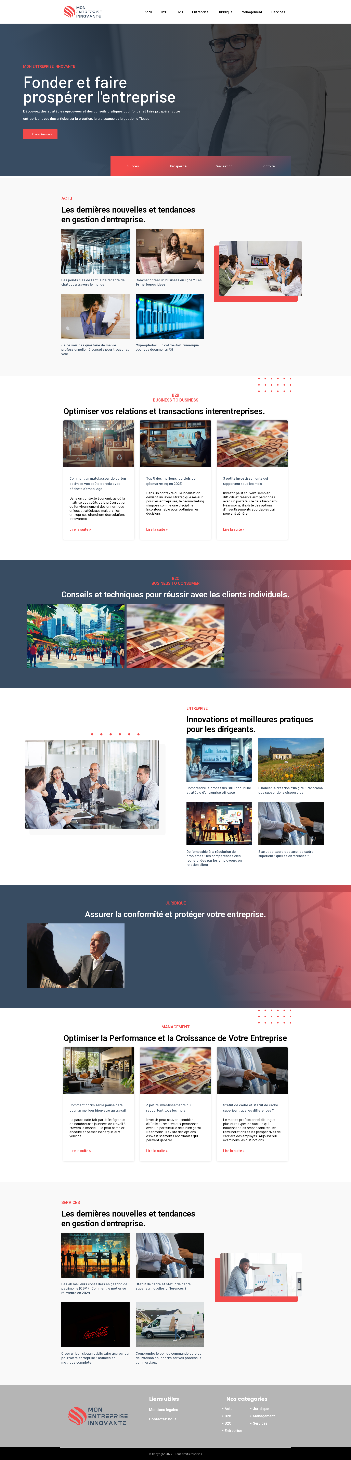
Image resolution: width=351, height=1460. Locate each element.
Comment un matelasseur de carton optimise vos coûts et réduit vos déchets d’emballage (97, 483)
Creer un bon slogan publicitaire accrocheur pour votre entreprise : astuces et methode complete (95, 1357)
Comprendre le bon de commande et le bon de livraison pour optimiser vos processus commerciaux (169, 1357)
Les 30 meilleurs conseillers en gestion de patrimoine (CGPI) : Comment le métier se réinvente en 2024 (94, 1288)
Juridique (225, 12)
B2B (164, 12)
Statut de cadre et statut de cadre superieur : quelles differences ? (285, 853)
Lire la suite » (80, 529)
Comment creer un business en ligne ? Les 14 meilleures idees (169, 282)
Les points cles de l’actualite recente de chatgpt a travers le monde (93, 282)
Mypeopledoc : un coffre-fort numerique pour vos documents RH (167, 347)
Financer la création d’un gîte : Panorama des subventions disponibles (290, 790)
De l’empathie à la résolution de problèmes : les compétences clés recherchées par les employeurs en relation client (214, 858)
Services (278, 12)
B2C (180, 12)
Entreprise (200, 12)
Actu (148, 12)
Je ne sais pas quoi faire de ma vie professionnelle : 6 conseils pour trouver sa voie (95, 349)
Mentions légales (163, 1410)
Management (252, 12)
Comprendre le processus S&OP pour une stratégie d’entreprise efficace (218, 790)
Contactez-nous (163, 1419)
